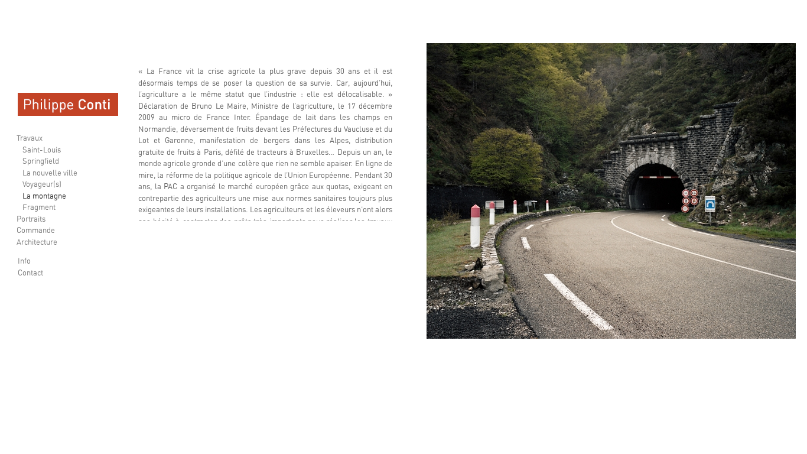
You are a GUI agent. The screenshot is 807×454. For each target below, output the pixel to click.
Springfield (40, 162)
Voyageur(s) (41, 185)
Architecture (37, 243)
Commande (36, 231)
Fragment (39, 208)
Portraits (31, 219)
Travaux (30, 138)
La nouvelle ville (49, 173)
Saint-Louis (41, 150)
